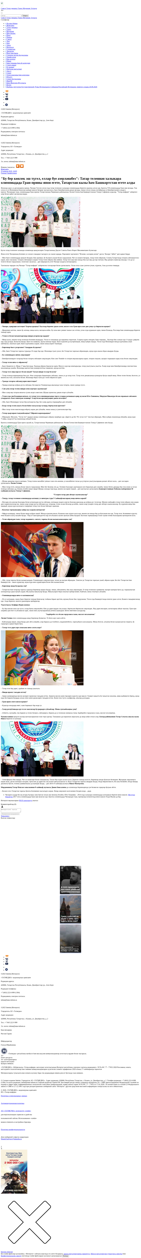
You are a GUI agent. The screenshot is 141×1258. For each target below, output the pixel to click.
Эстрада (34, 8)
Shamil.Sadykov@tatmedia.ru (11, 1139)
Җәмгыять (5, 169)
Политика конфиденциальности (13, 1129)
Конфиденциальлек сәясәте (11, 1256)
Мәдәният (27, 8)
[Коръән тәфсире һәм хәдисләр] (7, 92)
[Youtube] (6, 99)
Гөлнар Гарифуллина (9, 173)
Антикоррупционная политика (12, 1103)
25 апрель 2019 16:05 (9, 171)
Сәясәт (3, 8)
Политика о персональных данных (14, 1096)
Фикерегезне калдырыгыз (10, 814)
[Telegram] (6, 97)
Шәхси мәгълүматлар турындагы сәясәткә (106, 1254)
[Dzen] (6, 105)
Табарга (25, 16)
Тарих (20, 8)
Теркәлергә (5, 816)
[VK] (6, 94)
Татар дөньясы (12, 8)
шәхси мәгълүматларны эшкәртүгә (77, 1254)
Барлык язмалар (7, 1252)
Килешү (65, 1256)
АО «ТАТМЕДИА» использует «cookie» (16, 1111)
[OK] (6, 102)
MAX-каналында (25, 800)
